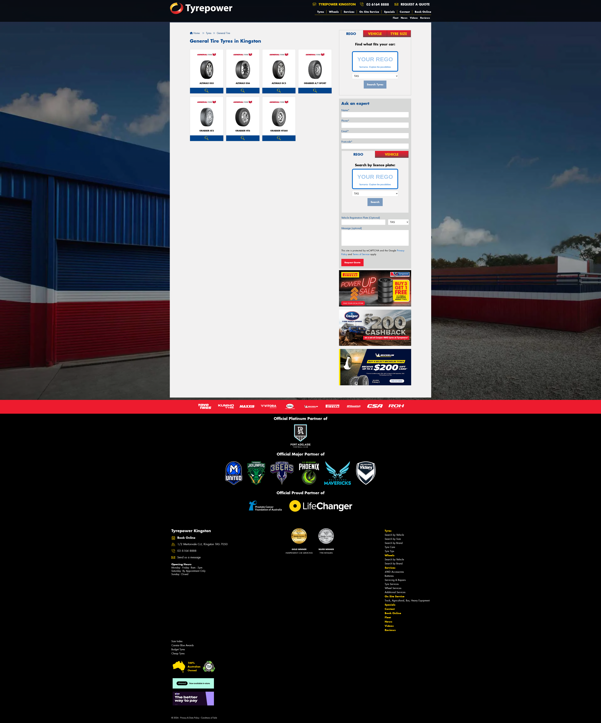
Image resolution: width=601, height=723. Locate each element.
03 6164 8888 (377, 4)
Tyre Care (390, 547)
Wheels (334, 11)
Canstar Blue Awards (182, 645)
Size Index (176, 641)
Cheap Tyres (178, 653)
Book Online (423, 11)
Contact (405, 11)
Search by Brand (394, 543)
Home (196, 33)
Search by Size (393, 539)
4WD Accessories (394, 572)
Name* (345, 110)
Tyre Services (392, 584)
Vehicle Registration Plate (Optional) (360, 217)
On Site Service (369, 11)
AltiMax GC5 (279, 83)
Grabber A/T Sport (315, 83)
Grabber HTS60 (279, 130)
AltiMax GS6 (243, 83)
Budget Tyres (178, 649)
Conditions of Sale (209, 717)
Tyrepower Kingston (337, 4)
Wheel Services (393, 588)
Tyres (320, 11)
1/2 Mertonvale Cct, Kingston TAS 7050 (202, 544)
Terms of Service (361, 254)
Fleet (395, 17)
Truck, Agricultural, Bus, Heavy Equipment (407, 600)
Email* (345, 131)
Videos (414, 17)
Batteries (389, 576)
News (404, 17)
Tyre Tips (389, 551)
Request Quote (352, 262)
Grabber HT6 (242, 130)
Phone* (345, 120)
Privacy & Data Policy (189, 717)
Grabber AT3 (206, 130)
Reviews (425, 17)
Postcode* (346, 141)
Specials (389, 11)
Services (349, 11)
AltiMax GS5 (207, 83)
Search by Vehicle (394, 535)
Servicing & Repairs (395, 580)
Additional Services (395, 592)
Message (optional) (351, 228)
